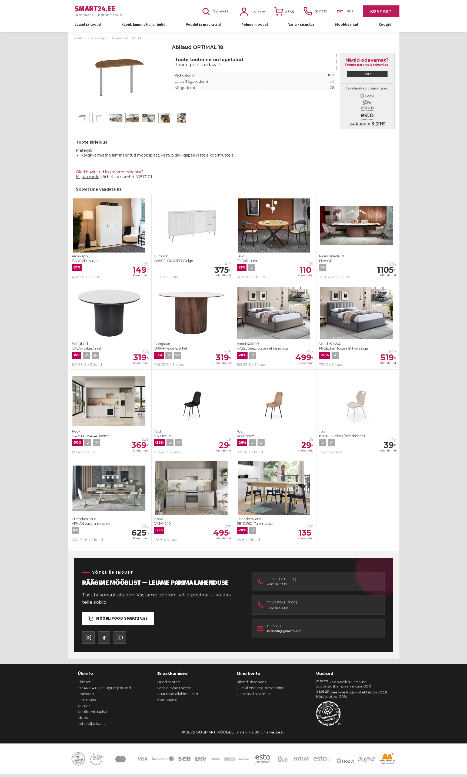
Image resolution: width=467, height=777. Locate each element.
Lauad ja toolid (88, 24)
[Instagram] (88, 637)
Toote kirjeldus (91, 142)
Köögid (385, 24)
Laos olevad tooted (174, 688)
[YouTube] (120, 637)
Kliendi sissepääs (251, 682)
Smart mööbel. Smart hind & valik (98, 11)
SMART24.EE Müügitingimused (104, 688)
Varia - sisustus (301, 24)
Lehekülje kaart (91, 723)
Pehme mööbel (254, 24)
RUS (350, 11)
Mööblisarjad (346, 24)
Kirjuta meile (87, 176)
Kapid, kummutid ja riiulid (143, 24)
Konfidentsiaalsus (93, 711)
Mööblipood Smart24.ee (122, 618)
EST (340, 11)
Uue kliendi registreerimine (261, 688)
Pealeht (80, 38)
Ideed (83, 717)
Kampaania (167, 700)
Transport (86, 694)
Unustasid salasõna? (254, 694)
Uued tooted (168, 682)
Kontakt (381, 11)
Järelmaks (87, 700)
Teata (367, 74)
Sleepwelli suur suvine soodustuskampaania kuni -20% (344, 684)
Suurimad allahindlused (177, 694)
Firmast (84, 682)
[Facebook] (104, 637)
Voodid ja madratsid (203, 24)
